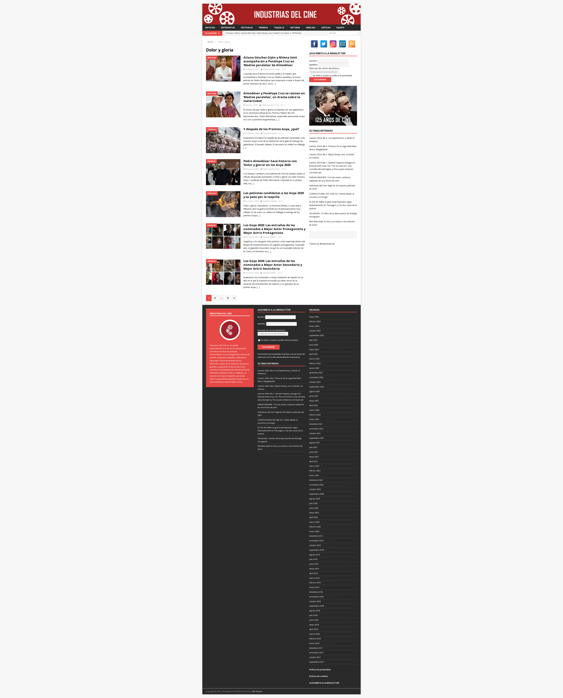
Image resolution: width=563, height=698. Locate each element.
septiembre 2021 (316, 438)
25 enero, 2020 (252, 201)
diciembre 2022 (316, 372)
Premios (263, 27)
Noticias (210, 27)
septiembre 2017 (316, 662)
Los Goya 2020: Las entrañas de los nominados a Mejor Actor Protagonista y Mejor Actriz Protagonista (274, 229)
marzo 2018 (314, 634)
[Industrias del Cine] (281, 22)
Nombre (313, 60)
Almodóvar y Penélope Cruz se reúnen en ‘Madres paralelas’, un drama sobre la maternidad (274, 97)
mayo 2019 (314, 568)
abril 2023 (313, 354)
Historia (295, 27)
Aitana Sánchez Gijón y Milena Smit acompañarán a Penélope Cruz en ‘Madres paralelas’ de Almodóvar (270, 61)
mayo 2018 (314, 624)
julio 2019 (313, 559)
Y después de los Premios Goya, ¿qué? (271, 129)
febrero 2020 (315, 526)
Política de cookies (318, 676)
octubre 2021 (315, 433)
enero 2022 (314, 419)
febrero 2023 (315, 363)
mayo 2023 (314, 349)
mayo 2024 (314, 316)
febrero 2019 (315, 582)
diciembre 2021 (316, 424)
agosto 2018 (314, 610)
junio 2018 (313, 620)
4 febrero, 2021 (252, 69)
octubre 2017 (315, 657)
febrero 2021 (315, 470)
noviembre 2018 (316, 596)
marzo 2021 (314, 466)
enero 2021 (314, 475)
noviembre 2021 (316, 428)
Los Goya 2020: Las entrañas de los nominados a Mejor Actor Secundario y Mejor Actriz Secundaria (272, 265)
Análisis (310, 27)
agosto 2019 (314, 554)
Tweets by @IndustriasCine (322, 243)
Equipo (340, 27)
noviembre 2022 (316, 377)
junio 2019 (313, 564)
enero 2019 (314, 587)
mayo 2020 (314, 512)
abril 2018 (313, 629)
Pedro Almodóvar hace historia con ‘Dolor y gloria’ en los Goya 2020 (270, 163)
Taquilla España (270, 133)
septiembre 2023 (316, 335)
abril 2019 (313, 573)
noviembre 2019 (316, 540)
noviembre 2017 (316, 652)
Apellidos (313, 64)
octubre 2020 (315, 489)
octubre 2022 (315, 382)
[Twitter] (323, 44)
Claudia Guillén (269, 237)
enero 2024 (314, 326)
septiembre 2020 (316, 494)
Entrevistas (228, 27)
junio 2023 (313, 344)
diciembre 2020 (316, 480)
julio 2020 (313, 503)
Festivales (247, 27)
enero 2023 (314, 368)
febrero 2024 (315, 321)
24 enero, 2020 (252, 237)
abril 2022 (313, 405)
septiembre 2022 (316, 386)
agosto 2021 (314, 442)
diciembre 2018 (316, 592)
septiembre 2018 (316, 606)
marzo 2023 (314, 358)
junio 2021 (313, 452)
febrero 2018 (315, 638)
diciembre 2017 (316, 648)
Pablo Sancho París (271, 69)
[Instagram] (333, 44)
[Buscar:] (342, 33)
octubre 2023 (315, 330)
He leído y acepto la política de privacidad (332, 75)
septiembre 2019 (316, 550)
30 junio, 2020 (252, 105)
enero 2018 (314, 643)
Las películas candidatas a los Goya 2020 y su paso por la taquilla (273, 195)
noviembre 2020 (316, 484)
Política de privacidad (319, 669)
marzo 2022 (314, 410)
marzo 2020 (314, 522)
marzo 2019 (314, 578)
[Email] (342, 44)
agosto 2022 (314, 391)
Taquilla (279, 27)
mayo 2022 (314, 400)
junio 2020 (313, 508)
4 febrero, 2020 (252, 133)
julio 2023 (313, 340)
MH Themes (257, 691)
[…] (274, 83)
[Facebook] (314, 44)
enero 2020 (314, 531)
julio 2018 (313, 615)
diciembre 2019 (316, 536)
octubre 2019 (315, 545)
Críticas (325, 27)
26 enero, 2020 (252, 169)
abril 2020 (313, 517)
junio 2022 (313, 396)
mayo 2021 (314, 456)
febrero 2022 (315, 414)
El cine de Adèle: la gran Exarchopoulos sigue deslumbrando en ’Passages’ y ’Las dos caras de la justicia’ (333, 205)
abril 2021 (313, 461)
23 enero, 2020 (252, 272)
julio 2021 (313, 447)
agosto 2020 (314, 498)
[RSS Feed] (352, 44)
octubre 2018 (315, 601)
